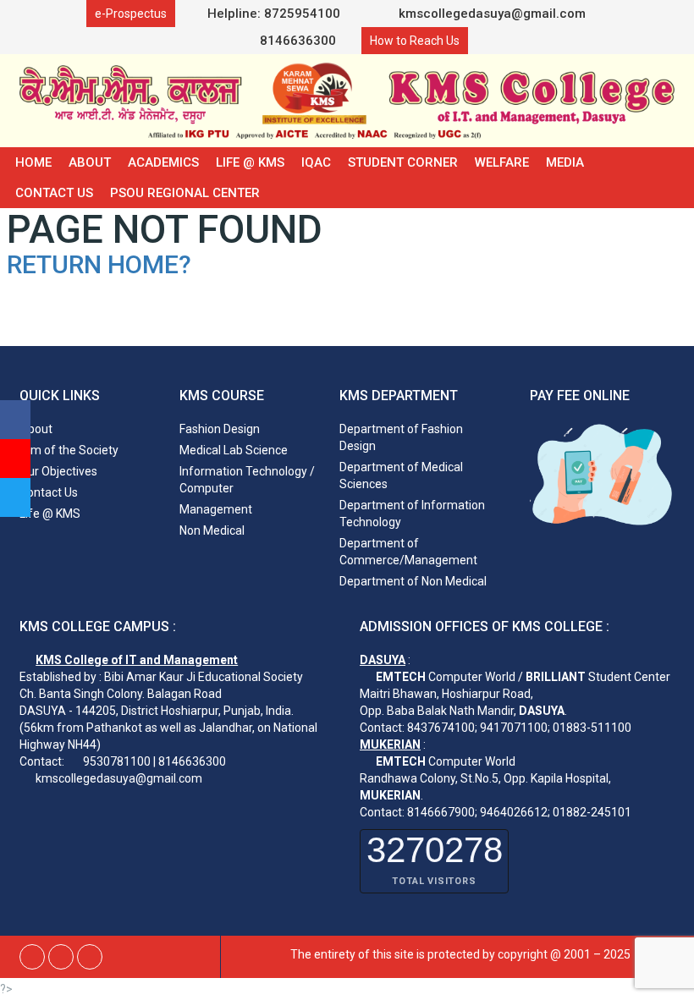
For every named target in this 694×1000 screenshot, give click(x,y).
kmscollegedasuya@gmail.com (490, 13)
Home (33, 162)
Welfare (502, 162)
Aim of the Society (68, 450)
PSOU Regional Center (185, 193)
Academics (163, 162)
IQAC (316, 162)
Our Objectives (58, 471)
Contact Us (54, 193)
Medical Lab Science (233, 450)
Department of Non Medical (413, 581)
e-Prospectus (131, 13)
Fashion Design (219, 429)
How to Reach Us (415, 40)
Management (215, 509)
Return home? (99, 264)
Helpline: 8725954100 (273, 13)
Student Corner (403, 162)
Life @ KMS (250, 162)
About (90, 162)
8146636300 (296, 40)
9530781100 (116, 761)
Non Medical (212, 530)
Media (565, 162)
